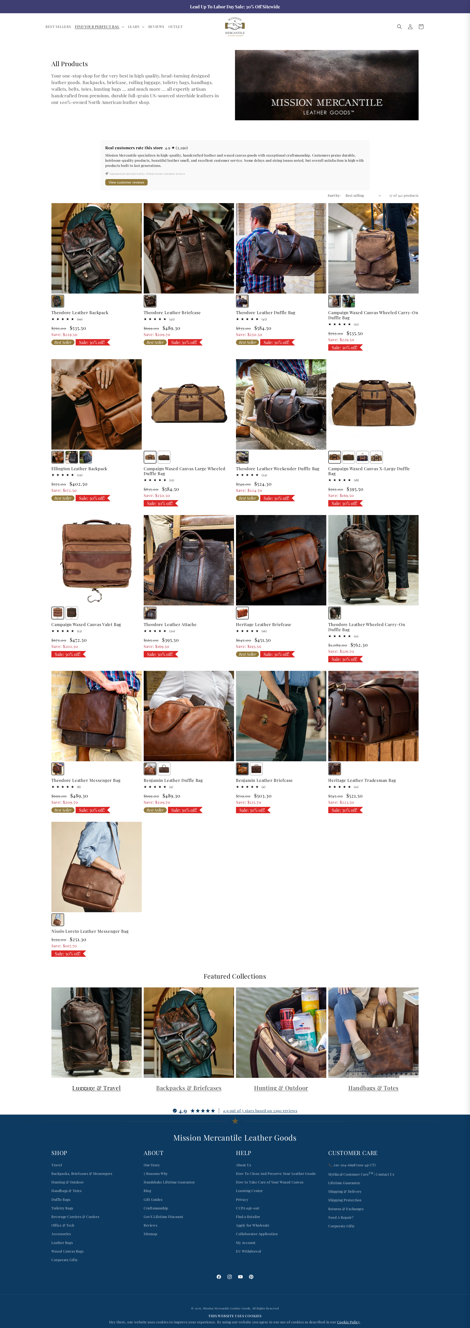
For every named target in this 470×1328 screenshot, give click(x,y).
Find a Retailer (248, 1216)
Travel (56, 1165)
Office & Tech (62, 1225)
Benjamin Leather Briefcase (264, 780)
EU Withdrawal (248, 1251)
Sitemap (150, 1233)
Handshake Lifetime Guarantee (169, 1182)
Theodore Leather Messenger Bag (85, 780)
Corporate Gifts (64, 1259)
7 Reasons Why (156, 1173)
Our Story (152, 1165)
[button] (99, 27)
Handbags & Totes (373, 1088)
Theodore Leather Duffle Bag (265, 312)
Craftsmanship (156, 1208)
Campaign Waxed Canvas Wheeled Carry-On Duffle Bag (373, 315)
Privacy (242, 1199)
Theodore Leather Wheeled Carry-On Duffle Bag (366, 627)
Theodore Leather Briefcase (172, 312)
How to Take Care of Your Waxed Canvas (269, 1182)
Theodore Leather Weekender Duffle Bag (277, 468)
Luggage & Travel (96, 1088)
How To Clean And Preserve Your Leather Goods (276, 1173)
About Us (243, 1165)
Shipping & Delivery (345, 1191)
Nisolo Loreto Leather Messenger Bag (90, 931)
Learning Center (249, 1190)
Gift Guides (153, 1199)
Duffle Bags (60, 1199)
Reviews (150, 1225)
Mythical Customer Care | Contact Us (361, 1174)
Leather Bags (62, 1242)
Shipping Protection (344, 1200)
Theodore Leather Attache (170, 624)
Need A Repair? (340, 1217)
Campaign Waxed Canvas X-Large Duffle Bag (369, 471)
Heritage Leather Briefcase (264, 624)
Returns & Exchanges (346, 1208)
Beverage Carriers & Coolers (75, 1216)
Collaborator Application (257, 1233)
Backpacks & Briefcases (189, 1088)
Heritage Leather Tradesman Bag (362, 780)
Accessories (61, 1233)
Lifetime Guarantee (344, 1182)
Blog (147, 1190)
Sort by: (334, 195)
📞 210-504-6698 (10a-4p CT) (352, 1165)
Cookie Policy (348, 1322)
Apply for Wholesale (252, 1225)
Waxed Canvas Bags (67, 1251)
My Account (246, 1242)
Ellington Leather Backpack (79, 468)
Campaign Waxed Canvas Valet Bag (86, 624)
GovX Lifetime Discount (163, 1216)
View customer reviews (126, 182)
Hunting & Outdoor (281, 1088)
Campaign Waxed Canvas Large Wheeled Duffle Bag (184, 471)
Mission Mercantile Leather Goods (226, 1308)
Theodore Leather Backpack (79, 312)
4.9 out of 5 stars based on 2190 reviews (260, 1110)
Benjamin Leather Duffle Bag (173, 780)
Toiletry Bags (62, 1208)
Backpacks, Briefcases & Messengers (81, 1173)
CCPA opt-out (247, 1208)
